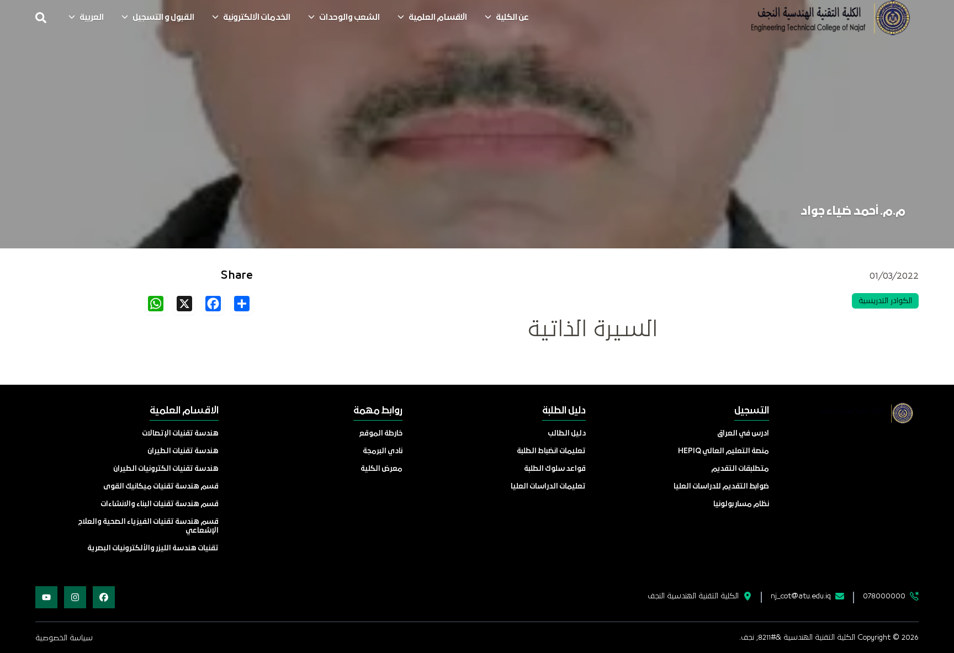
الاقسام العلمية (438, 17)
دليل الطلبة (564, 411)
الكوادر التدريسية (885, 301)
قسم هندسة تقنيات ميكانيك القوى (161, 486)
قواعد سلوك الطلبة (555, 469)
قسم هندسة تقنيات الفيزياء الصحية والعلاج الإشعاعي (148, 526)
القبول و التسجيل (163, 17)
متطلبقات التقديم (740, 469)
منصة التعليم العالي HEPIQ (723, 451)
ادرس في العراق (743, 433)
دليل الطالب (567, 433)
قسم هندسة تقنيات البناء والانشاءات (159, 504)
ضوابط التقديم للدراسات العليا (721, 486)
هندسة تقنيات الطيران (183, 451)
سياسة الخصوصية (64, 638)
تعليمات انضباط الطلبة (551, 451)
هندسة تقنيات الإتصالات (180, 433)
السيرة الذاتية (593, 329)
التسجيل (751, 411)
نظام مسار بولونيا (741, 504)
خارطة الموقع (380, 433)
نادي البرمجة (382, 451)
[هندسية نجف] (830, 17)
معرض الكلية (381, 469)
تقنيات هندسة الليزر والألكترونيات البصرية (153, 548)
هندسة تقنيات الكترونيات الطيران (166, 469)
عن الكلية (512, 17)
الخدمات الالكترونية (256, 17)
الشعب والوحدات (349, 17)
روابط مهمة (377, 411)
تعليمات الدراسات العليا (548, 486)
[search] (40, 17)
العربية (92, 17)
